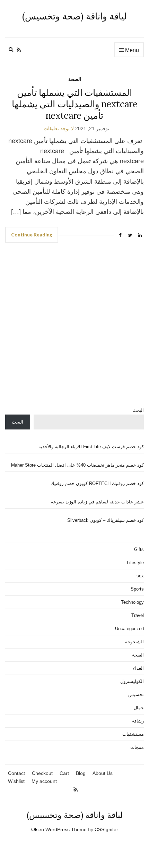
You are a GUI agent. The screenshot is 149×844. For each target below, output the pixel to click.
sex (140, 575)
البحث (138, 410)
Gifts (139, 549)
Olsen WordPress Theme (59, 829)
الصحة (74, 79)
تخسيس (136, 694)
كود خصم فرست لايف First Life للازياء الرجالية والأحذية (91, 446)
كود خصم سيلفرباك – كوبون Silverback (105, 520)
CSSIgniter (106, 829)
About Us (103, 773)
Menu (131, 50)
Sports (137, 589)
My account (44, 781)
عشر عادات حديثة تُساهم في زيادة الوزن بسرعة (97, 501)
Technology (132, 602)
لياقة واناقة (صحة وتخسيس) (74, 16)
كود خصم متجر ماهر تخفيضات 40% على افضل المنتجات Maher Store (77, 465)
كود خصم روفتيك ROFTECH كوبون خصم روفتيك (97, 483)
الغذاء (138, 668)
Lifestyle (135, 562)
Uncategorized (129, 628)
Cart (64, 773)
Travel (137, 615)
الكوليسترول (132, 681)
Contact (16, 773)
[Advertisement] (74, 329)
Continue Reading (31, 234)
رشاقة (138, 721)
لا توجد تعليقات (59, 128)
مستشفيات (133, 734)
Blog (81, 773)
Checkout (42, 773)
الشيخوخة (134, 641)
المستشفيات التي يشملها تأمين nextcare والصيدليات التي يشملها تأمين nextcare (74, 104)
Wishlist (16, 781)
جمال (139, 707)
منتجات (137, 747)
